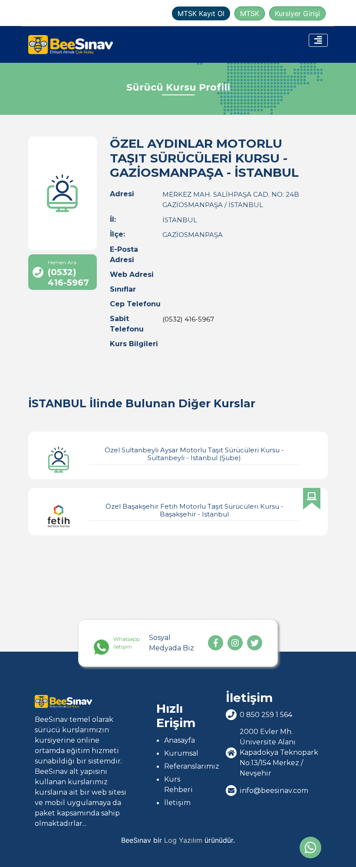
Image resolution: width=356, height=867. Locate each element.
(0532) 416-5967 (188, 319)
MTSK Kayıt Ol (201, 13)
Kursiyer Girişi (297, 13)
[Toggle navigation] (318, 40)
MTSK (249, 13)
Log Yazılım (183, 840)
